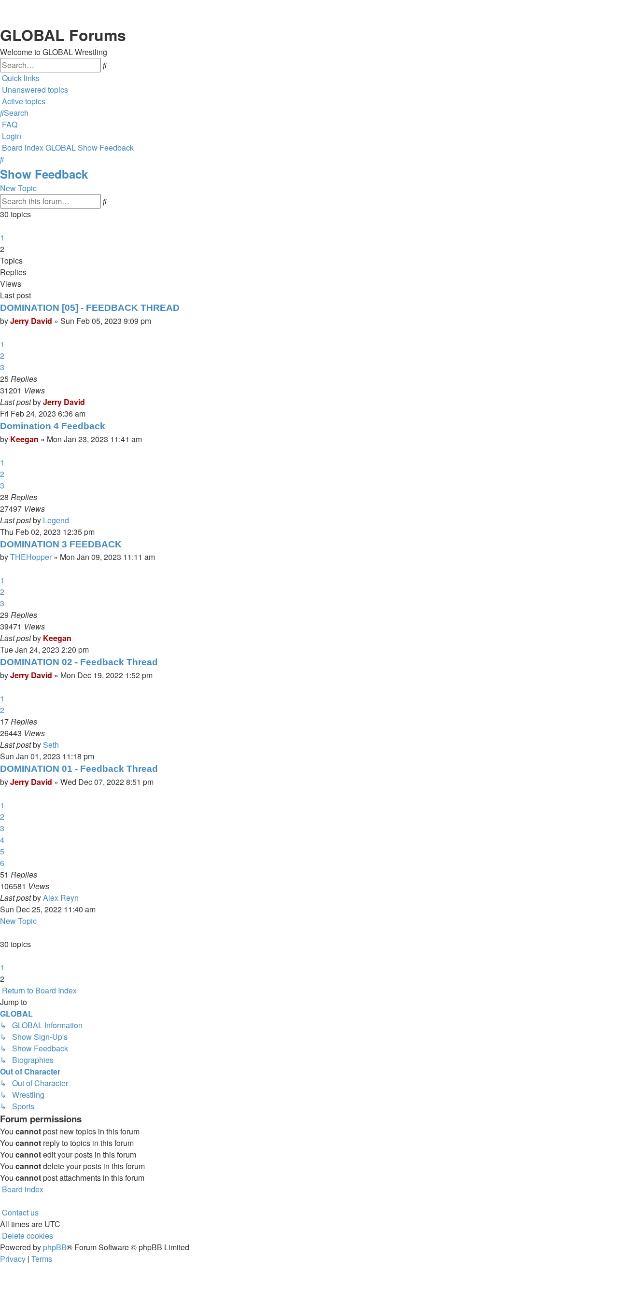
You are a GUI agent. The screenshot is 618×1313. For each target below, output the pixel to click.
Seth (51, 744)
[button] (1, 226)
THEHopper (31, 556)
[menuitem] (34, 90)
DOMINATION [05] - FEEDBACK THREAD (90, 308)
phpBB (55, 1247)
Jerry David (31, 320)
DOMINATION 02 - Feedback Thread (79, 662)
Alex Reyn (61, 897)
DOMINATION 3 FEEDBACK (61, 544)
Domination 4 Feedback (52, 426)
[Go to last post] (88, 402)
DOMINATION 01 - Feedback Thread (79, 769)
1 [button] (2, 237)
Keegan (24, 439)
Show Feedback (44, 174)
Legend (56, 520)
